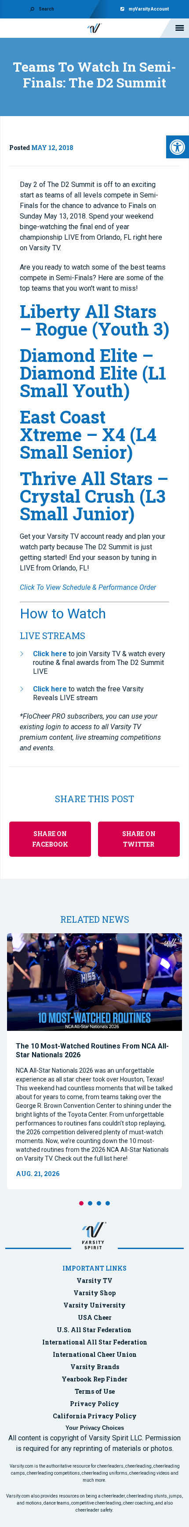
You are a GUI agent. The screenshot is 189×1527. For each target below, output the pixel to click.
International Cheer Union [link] (95, 1354)
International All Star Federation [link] (94, 1342)
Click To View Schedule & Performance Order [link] (88, 587)
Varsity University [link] (94, 1305)
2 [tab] (90, 1203)
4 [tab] (107, 1203)
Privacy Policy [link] (94, 1403)
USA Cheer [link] (95, 1317)
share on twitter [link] (139, 838)
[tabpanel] (94, 1061)
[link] (177, 146)
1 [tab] (81, 1203)
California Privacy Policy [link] (95, 1416)
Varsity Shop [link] (94, 1293)
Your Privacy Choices (94, 1428)
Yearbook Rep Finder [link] (94, 1379)
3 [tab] (99, 1203)
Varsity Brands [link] (94, 1367)
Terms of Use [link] (95, 1391)
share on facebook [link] (50, 838)
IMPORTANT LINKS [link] (94, 1268)
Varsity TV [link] (94, 1280)
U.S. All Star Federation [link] (95, 1330)
